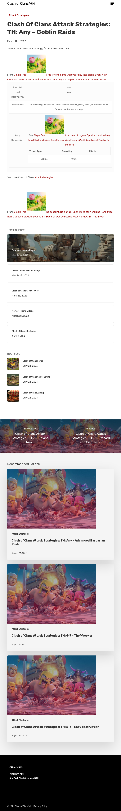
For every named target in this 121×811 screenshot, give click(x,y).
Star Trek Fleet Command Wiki (24, 778)
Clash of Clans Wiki (21, 3)
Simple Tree (19, 74)
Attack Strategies (19, 15)
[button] (112, 3)
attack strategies (44, 177)
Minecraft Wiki (16, 774)
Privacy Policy (40, 806)
